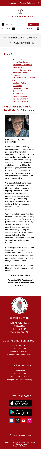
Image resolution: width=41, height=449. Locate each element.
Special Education (20, 99)
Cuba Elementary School (23, 43)
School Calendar (20, 96)
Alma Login (17, 59)
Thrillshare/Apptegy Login (20, 435)
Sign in (33, 24)
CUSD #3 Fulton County (14, 38)
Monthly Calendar (20, 101)
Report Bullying (19, 67)
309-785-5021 (23, 332)
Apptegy (25, 446)
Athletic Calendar (27, 3)
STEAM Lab (18, 93)
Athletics (12, 3)
